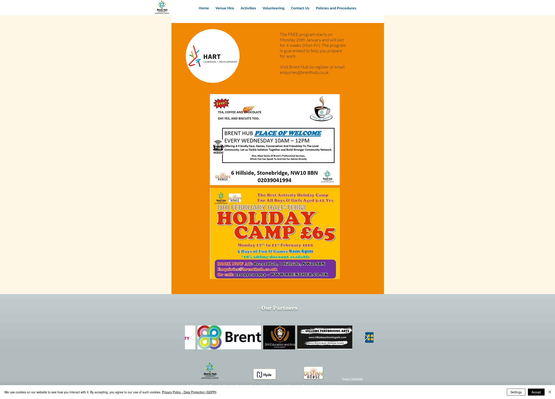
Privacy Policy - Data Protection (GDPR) (189, 392)
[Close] (549, 392)
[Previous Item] (192, 337)
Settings (516, 392)
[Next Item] (366, 337)
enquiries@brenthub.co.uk (304, 72)
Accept (536, 392)
